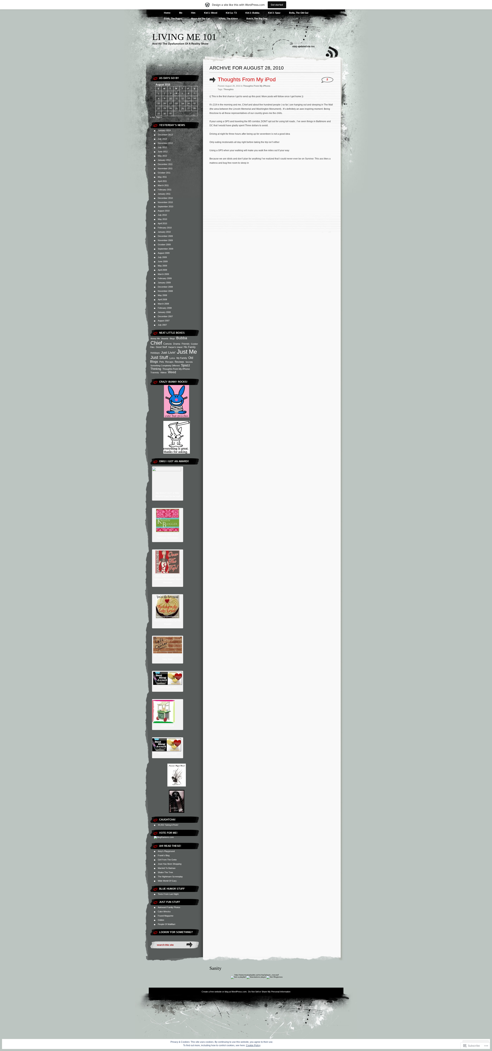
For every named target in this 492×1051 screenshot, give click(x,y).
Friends (185, 344)
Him (193, 13)
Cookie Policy (253, 1045)
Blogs (172, 338)
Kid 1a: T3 (231, 13)
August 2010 (164, 211)
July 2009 (162, 257)
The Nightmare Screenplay (170, 876)
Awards (164, 338)
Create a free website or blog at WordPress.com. (224, 991)
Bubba (181, 338)
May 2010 (162, 219)
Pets (161, 362)
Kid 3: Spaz (274, 13)
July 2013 (162, 139)
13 (188, 98)
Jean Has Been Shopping (169, 864)
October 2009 (164, 244)
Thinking (155, 368)
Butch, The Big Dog (256, 18)
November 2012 (165, 143)
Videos (163, 372)
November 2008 (165, 291)
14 (194, 98)
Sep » (159, 117)
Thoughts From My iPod (247, 79)
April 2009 (162, 270)
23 (164, 108)
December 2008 (165, 287)
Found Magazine (165, 916)
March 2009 (163, 274)
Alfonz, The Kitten (228, 18)
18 (176, 103)
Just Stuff (159, 357)
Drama (176, 344)
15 (158, 103)
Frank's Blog (164, 855)
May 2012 (162, 156)
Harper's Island (175, 347)
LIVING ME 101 (184, 37)
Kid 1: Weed (210, 13)
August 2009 (164, 253)
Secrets (189, 362)
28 (194, 108)
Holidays (155, 353)
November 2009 (165, 240)
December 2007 (165, 316)
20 (188, 103)
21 (194, 103)
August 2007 (164, 320)
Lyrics (172, 358)
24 (170, 108)
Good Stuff (161, 347)
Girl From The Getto (167, 860)
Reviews (179, 361)
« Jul (152, 117)
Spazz (185, 365)
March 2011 (163, 185)
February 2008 (165, 308)
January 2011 (164, 194)
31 (170, 113)
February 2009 (165, 278)
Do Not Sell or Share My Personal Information (269, 991)
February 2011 (164, 189)
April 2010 (162, 223)
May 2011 (162, 177)
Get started (277, 4)
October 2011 (164, 173)
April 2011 (162, 181)
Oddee (161, 920)
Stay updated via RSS (303, 46)
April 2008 (162, 299)
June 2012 (163, 151)
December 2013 (165, 135)
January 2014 (164, 130)
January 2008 (164, 312)
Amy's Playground (166, 851)
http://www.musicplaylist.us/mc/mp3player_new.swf (256, 975)
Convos (167, 343)
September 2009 (165, 249)
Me (180, 13)
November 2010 (165, 202)
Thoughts (229, 89)
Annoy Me (155, 338)
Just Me (187, 351)
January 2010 (164, 232)
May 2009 (162, 266)
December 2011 (165, 164)
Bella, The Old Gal (298, 13)
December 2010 (165, 198)
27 (188, 108)
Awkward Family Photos (169, 907)
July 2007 (162, 325)
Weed (172, 372)
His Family (190, 347)
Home (167, 13)
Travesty (154, 372)
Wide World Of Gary (167, 881)
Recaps (169, 362)
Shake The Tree (165, 872)
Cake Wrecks (164, 911)
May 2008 (162, 295)
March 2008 (163, 304)
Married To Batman (166, 868)
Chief (156, 343)
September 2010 (165, 206)
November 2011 (165, 168)
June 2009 (163, 261)
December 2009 (165, 236)
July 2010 (162, 215)
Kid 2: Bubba (252, 13)
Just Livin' (168, 352)
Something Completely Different (165, 365)
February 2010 (165, 227)
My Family (181, 358)
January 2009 (164, 282)
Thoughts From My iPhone (176, 369)
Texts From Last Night (168, 894)
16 (164, 103)
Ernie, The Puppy (173, 18)
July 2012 (162, 147)
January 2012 (164, 160)
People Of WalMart (166, 924)
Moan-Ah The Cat (200, 18)
